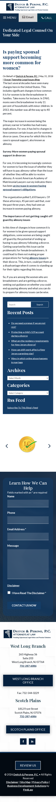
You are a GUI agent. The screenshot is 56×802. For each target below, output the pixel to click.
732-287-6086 (28, 665)
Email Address (16, 529)
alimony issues (37, 257)
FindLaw (28, 789)
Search (40, 304)
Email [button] (30, 17)
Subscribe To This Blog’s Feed (22, 407)
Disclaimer (13, 585)
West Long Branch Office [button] (28, 680)
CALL (48, 18)
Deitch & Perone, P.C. (27, 76)
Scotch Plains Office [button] (28, 729)
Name (10, 496)
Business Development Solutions (26, 785)
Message (13, 545)
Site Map (25, 782)
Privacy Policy (40, 782)
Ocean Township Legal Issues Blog (22, 79)
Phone (11, 512)
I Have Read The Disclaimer (29, 593)
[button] (9, 16)
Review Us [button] (28, 765)
